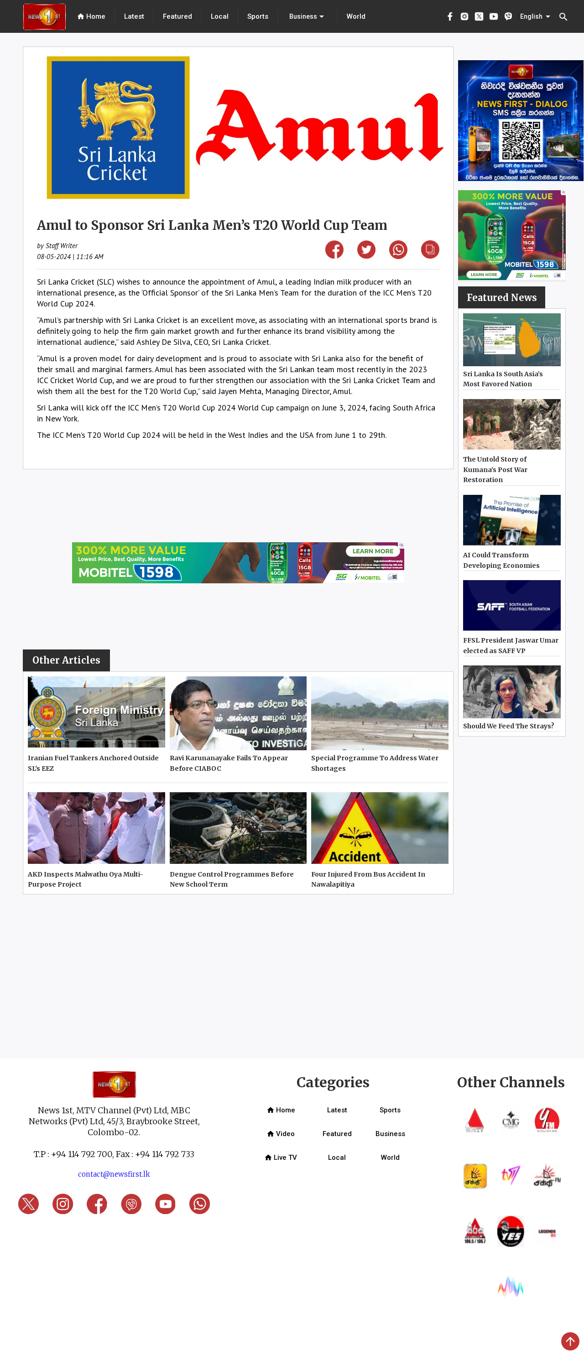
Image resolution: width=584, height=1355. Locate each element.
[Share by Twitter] (366, 255)
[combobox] (307, 16)
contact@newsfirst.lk (114, 1174)
